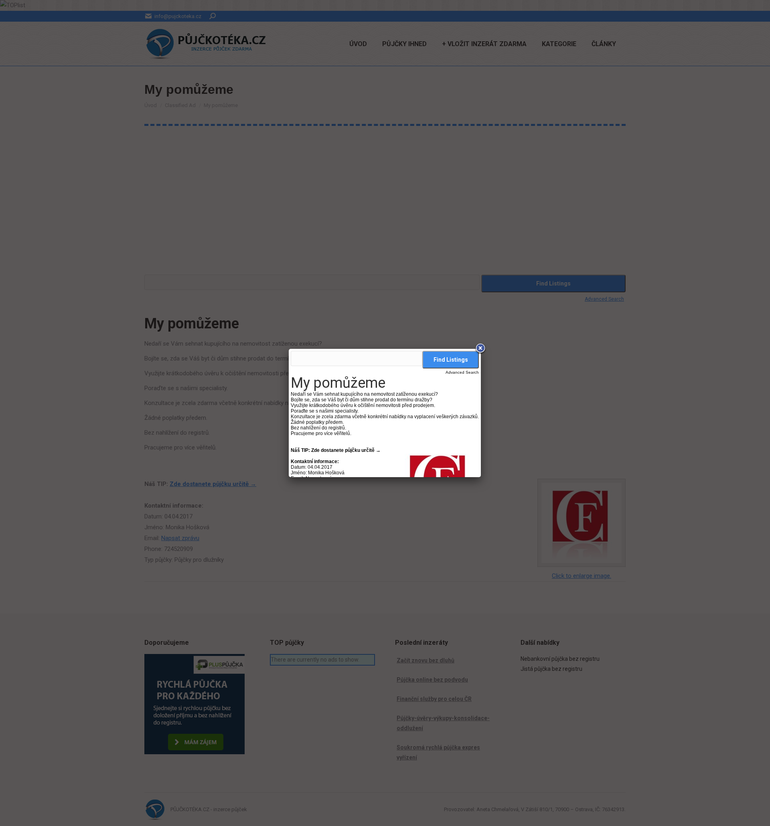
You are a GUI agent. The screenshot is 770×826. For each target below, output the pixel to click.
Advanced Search (462, 372)
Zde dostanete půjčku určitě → (346, 450)
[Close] (480, 349)
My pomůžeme (338, 383)
